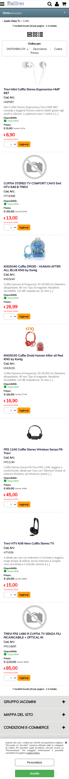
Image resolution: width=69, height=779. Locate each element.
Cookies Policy (33, 753)
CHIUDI (66, 742)
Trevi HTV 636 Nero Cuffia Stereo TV (29, 543)
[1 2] (10, 144)
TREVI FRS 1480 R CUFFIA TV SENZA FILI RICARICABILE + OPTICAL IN (32, 635)
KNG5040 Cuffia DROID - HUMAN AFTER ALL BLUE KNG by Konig (32, 268)
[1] (10, 678)
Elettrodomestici (12, 13)
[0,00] (64, 4)
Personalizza (34, 762)
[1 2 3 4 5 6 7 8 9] (10, 227)
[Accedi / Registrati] (57, 4)
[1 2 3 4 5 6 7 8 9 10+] (10, 595)
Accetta (34, 773)
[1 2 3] (10, 410)
